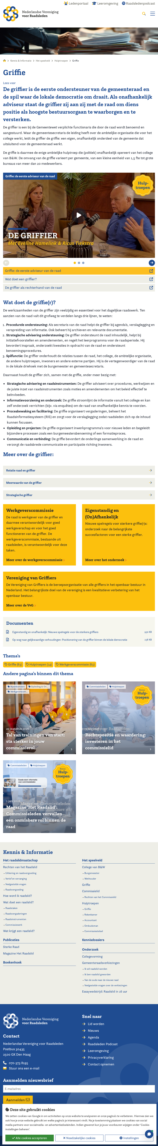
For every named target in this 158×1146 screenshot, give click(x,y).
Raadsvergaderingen (16, 913)
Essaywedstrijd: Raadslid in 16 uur (104, 991)
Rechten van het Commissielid (100, 897)
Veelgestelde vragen (15, 884)
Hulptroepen (61, 60)
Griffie (86, 885)
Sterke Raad (11, 947)
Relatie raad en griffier (20, 470)
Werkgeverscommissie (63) (77, 664)
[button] (6, 263)
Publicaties (11, 940)
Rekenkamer (90, 914)
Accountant (90, 920)
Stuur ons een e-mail (23, 1068)
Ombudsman (91, 925)
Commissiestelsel (93, 931)
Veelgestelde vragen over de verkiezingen (105, 985)
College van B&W (93, 867)
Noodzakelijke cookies (80, 1138)
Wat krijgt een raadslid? (19, 931)
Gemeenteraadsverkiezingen (101, 963)
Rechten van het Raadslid (20, 867)
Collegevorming (92, 956)
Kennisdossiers (93, 940)
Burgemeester (91, 873)
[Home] (31, 14)
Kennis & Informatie (20, 60)
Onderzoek (90, 949)
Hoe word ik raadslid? (17, 896)
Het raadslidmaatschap (20, 860)
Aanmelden (16, 1100)
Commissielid (91, 891)
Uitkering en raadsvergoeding (20, 873)
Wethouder (90, 878)
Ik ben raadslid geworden (97, 974)
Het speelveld (43, 60)
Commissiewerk (13, 924)
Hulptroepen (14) (40, 664)
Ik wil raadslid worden (95, 968)
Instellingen (131, 1138)
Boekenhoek (12, 962)
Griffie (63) (14, 664)
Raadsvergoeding (14, 889)
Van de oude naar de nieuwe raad (101, 980)
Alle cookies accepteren (31, 1138)
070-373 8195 (18, 1063)
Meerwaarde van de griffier (24, 483)
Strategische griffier (19, 495)
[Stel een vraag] (149, 1134)
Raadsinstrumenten (15, 919)
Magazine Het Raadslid (18, 953)
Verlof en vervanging (16, 878)
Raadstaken (11, 908)
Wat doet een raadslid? (18, 902)
